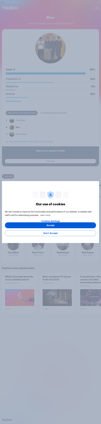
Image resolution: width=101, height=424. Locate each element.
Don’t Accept (50, 233)
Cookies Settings (50, 221)
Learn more (45, 215)
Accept (51, 225)
